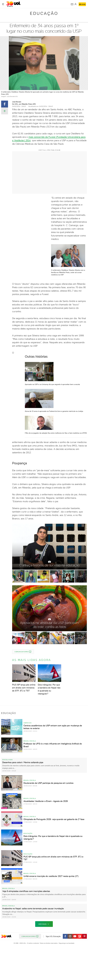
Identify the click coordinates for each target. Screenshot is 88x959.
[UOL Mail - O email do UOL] (72, 4)
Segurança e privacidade (66, 943)
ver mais (42, 924)
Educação (44, 13)
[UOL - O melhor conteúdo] (13, 4)
